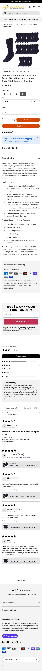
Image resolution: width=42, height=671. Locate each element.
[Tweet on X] (9, 148)
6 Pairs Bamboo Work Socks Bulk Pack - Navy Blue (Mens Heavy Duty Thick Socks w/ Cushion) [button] (23, 528)
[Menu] (38, 7)
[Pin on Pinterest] (17, 148)
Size (3, 108)
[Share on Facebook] (13, 148)
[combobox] (21, 13)
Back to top (21, 580)
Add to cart (28, 120)
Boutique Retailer (12, 666)
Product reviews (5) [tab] (11, 408)
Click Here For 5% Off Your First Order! (21, 19)
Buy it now (21, 126)
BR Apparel (6, 72)
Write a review (21, 356)
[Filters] (4, 414)
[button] (34, 7)
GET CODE (21, 321)
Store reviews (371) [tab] (30, 408)
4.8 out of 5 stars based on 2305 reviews (21, 595)
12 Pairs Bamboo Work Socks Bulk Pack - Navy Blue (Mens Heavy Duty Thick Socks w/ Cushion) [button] (23, 465)
